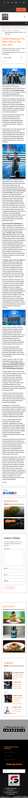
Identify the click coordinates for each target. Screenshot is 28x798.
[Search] (26, 23)
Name (6, 568)
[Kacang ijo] (14, 511)
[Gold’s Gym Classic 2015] (14, 523)
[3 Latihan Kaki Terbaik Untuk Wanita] (8, 710)
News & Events (13, 30)
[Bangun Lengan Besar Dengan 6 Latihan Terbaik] (8, 685)
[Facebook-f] (20, 2)
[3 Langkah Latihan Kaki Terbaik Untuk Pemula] (8, 676)
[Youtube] (14, 6)
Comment (7, 548)
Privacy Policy (8, 756)
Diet (7, 508)
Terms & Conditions (10, 759)
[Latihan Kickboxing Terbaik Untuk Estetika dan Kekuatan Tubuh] (8, 698)
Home (6, 30)
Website (6, 580)
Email (6, 574)
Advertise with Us (9, 752)
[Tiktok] (12, 2)
